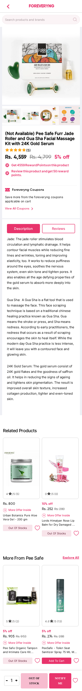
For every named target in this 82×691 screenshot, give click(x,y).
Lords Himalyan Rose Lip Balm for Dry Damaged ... (58, 522)
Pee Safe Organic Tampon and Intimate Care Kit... (20, 650)
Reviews (58, 228)
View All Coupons (17, 208)
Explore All (71, 558)
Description (23, 228)
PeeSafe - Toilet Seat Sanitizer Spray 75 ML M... (59, 650)
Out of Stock (34, 681)
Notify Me (60, 681)
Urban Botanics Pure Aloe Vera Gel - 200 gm (20, 517)
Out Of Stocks (17, 528)
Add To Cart (56, 660)
